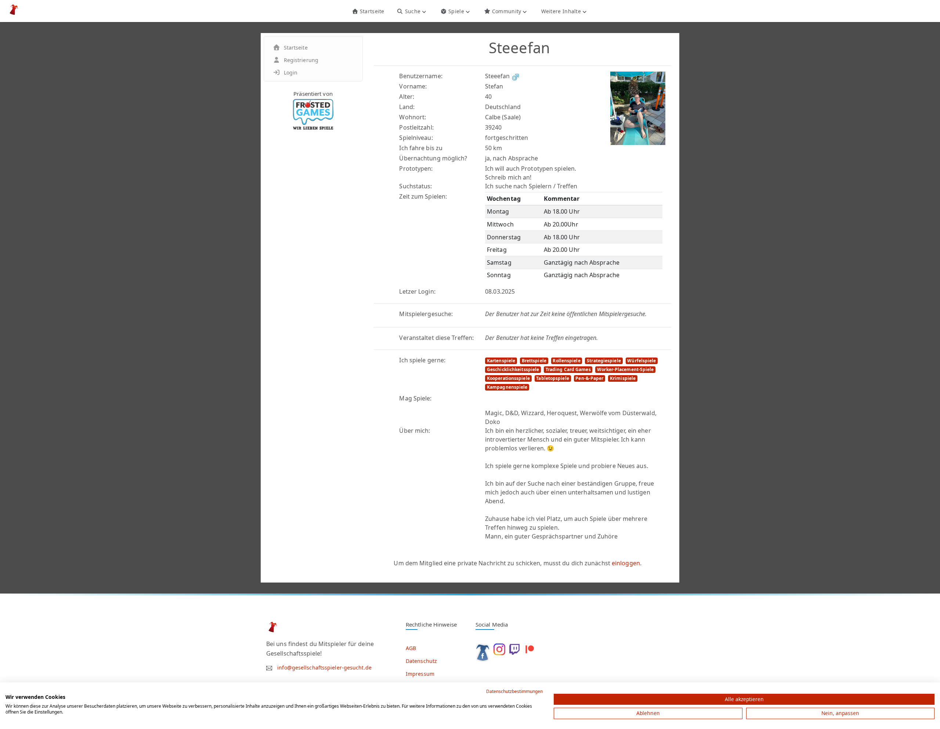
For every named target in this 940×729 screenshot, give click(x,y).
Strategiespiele (604, 361)
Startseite (371, 11)
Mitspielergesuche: (426, 314)
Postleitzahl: (416, 127)
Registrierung (301, 60)
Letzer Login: (417, 291)
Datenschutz (421, 660)
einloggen (626, 563)
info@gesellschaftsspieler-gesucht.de (324, 667)
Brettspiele (534, 361)
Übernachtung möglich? (433, 158)
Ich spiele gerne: (422, 360)
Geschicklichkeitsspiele (513, 369)
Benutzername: (420, 76)
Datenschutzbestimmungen (514, 691)
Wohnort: (412, 117)
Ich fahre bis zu (420, 148)
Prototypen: (416, 168)
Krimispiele (623, 378)
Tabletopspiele (552, 378)
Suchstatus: (415, 186)
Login (291, 72)
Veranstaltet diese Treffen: (436, 338)
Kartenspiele (501, 361)
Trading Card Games (568, 369)
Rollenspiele (566, 361)
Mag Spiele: (415, 398)
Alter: (406, 97)
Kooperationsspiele (508, 378)
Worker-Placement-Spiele (625, 369)
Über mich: (414, 431)
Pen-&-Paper (589, 378)
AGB (411, 648)
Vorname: (413, 86)
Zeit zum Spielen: (423, 196)
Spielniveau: (416, 138)
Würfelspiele (641, 361)
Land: (407, 107)
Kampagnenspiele (507, 387)
